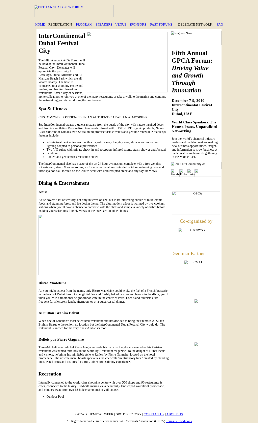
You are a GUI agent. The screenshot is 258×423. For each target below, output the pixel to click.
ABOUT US (174, 414)
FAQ (220, 24)
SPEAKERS (104, 24)
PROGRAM (84, 24)
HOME (40, 24)
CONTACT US (154, 414)
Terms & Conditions (179, 421)
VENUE (121, 24)
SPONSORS (137, 24)
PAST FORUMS (161, 24)
